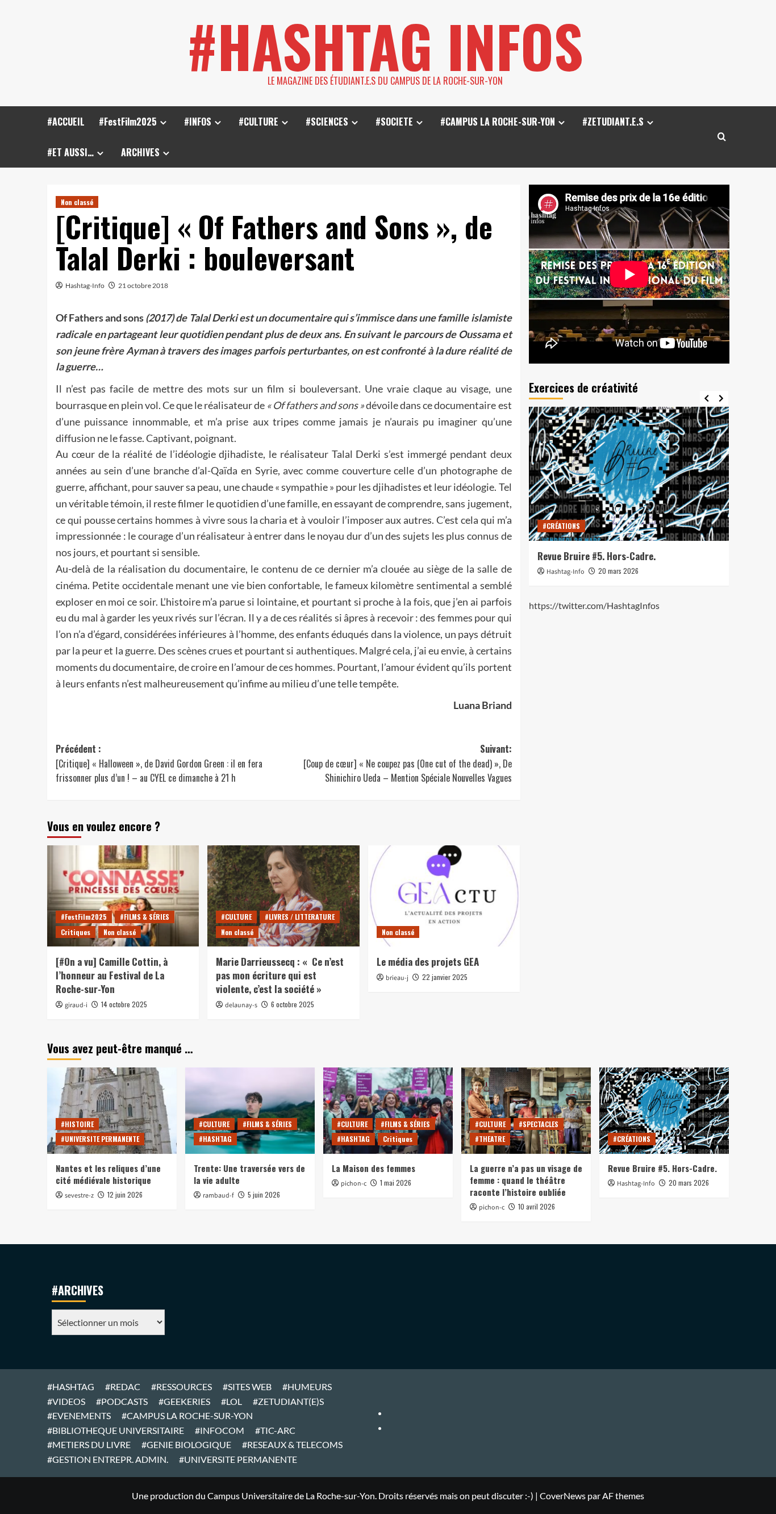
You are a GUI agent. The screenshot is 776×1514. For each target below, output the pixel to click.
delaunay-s (241, 1005)
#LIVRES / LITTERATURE (300, 916)
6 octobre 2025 (292, 1004)
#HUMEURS (307, 1386)
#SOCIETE (394, 121)
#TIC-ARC (275, 1430)
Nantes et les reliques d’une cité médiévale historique (108, 1174)
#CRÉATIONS (561, 526)
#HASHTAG (215, 1139)
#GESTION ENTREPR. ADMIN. (107, 1459)
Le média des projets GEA (428, 961)
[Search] (722, 137)
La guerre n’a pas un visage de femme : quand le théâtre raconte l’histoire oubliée (526, 1180)
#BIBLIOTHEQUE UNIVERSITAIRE (115, 1430)
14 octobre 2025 (124, 1004)
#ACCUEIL (66, 121)
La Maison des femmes (373, 1168)
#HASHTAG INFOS (385, 45)
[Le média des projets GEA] (444, 895)
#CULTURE (258, 121)
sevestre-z (79, 1195)
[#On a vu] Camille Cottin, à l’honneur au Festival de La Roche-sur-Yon (112, 975)
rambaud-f (218, 1195)
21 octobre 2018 (143, 285)
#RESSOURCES (181, 1386)
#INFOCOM (219, 1430)
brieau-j (397, 978)
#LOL (231, 1401)
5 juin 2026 (264, 1194)
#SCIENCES (327, 121)
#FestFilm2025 (128, 121)
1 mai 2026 (395, 1182)
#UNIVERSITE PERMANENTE (100, 1139)
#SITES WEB (247, 1386)
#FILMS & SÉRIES (144, 916)
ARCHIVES (140, 152)
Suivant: (407, 763)
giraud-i (76, 1005)
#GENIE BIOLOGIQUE (186, 1444)
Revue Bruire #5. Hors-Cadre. (596, 556)
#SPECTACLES (538, 1124)
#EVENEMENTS (79, 1415)
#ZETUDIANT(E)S (288, 1401)
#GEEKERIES (184, 1401)
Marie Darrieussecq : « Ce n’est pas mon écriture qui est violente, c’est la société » (280, 975)
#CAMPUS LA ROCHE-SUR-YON (497, 121)
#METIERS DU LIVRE (89, 1444)
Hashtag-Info (85, 285)
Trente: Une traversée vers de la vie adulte (249, 1174)
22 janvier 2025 (445, 977)
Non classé (77, 202)
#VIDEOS (66, 1401)
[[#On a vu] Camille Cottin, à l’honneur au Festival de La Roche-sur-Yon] (123, 895)
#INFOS (197, 121)
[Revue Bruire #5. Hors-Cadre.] (629, 473)
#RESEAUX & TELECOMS (292, 1444)
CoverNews (563, 1495)
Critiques (75, 932)
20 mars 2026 (618, 570)
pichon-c (353, 1183)
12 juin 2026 (125, 1194)
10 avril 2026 (536, 1206)
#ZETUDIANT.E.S (613, 121)
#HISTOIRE (77, 1124)
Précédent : (159, 763)
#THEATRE (490, 1139)
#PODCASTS (122, 1401)
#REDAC (122, 1386)
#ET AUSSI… (70, 152)
